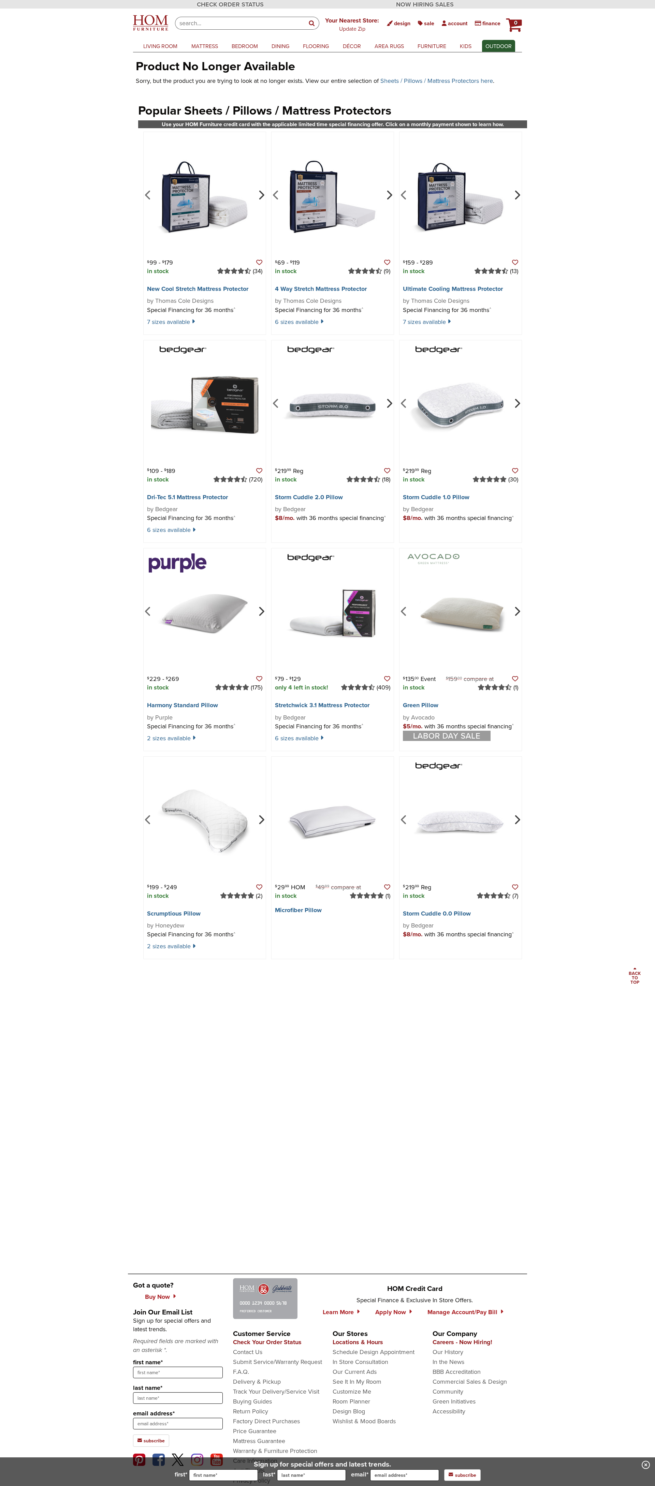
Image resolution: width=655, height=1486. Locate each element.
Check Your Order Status (267, 1342)
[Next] (260, 194)
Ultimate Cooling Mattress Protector (453, 288)
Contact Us (247, 1352)
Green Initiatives (454, 1401)
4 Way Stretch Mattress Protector (321, 288)
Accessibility (449, 1411)
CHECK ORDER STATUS (230, 4)
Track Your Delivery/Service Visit (276, 1391)
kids (465, 46)
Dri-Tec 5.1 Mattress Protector (187, 497)
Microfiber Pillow (298, 910)
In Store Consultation (360, 1361)
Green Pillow (420, 705)
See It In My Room (357, 1381)
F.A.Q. (241, 1371)
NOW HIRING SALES (425, 4)
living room (160, 46)
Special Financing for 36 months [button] (191, 310)
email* (359, 1474)
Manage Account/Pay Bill (462, 1312)
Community (448, 1391)
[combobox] (240, 23)
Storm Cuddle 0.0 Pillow (437, 913)
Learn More (338, 1312)
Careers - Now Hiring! (462, 1342)
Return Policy (250, 1411)
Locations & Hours (358, 1342)
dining (280, 46)
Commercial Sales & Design (470, 1381)
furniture (432, 46)
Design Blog (349, 1411)
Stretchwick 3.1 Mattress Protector (322, 705)
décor (352, 46)
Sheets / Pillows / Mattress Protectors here (436, 80)
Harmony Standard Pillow (182, 705)
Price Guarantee (254, 1431)
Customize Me (352, 1391)
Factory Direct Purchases (266, 1421)
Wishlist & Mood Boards (364, 1421)
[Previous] (148, 194)
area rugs (389, 46)
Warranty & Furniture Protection (275, 1450)
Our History (448, 1352)
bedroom (245, 46)
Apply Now (390, 1312)
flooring (316, 46)
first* (181, 1474)
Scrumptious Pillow (174, 913)
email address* (154, 1413)
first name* (148, 1362)
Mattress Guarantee (259, 1441)
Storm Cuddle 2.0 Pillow (309, 497)
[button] (352, 24)
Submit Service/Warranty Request (277, 1361)
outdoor (498, 46)
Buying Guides (252, 1401)
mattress (204, 46)
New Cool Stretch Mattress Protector (197, 288)
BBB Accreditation (457, 1371)
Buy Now (157, 1296)
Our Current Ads (355, 1371)
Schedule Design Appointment (373, 1352)
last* (269, 1474)
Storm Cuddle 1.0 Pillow (436, 497)
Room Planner (351, 1401)
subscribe (153, 1440)
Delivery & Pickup (257, 1381)
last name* (147, 1387)
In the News (448, 1361)
